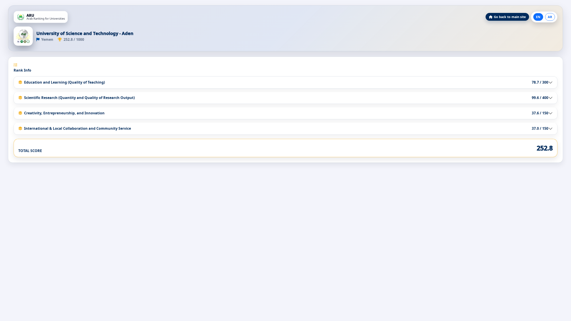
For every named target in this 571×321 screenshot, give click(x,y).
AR (550, 17)
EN (538, 17)
